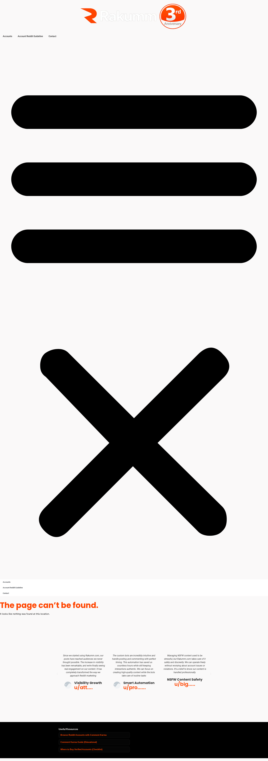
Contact (52, 36)
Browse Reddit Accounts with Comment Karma (83, 735)
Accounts (7, 36)
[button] (134, 309)
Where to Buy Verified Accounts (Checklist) (81, 749)
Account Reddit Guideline (30, 36)
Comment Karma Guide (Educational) (78, 742)
